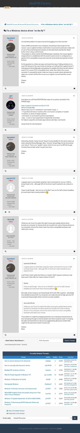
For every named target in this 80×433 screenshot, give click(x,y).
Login (73, 8)
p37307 (48, 389)
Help (49, 8)
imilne (72, 394)
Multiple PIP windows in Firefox (15, 370)
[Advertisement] (40, 14)
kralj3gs (48, 361)
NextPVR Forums (40, 3)
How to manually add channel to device (17, 365)
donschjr (10, 219)
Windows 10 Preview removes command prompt (21, 389)
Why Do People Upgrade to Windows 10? (18, 375)
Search (56, 8)
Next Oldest (10, 340)
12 (55, 375)
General (21, 24)
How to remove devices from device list (17, 361)
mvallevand (73, 366)
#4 (74, 178)
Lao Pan (48, 394)
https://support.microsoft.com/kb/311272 (35, 105)
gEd (10, 96)
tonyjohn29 (73, 385)
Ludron (72, 375)
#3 (74, 137)
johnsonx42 (73, 389)
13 (55, 389)
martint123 (11, 178)
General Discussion (32, 24)
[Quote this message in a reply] (74, 88)
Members (40, 8)
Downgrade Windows (11, 384)
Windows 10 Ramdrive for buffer (15, 379)
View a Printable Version (16, 411)
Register (65, 8)
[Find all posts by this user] (5, 88)
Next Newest (19, 340)
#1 (74, 38)
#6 (74, 258)
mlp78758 (48, 365)
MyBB (59, 429)
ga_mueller (48, 375)
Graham (48, 370)
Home (14, 8)
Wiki (32, 8)
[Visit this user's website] (5, 212)
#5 (74, 219)
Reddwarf (48, 384)
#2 (74, 95)
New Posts (24, 8)
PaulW (48, 379)
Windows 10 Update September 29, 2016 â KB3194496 (22, 398)
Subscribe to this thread (16, 413)
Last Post (66, 361)
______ (7, 8)
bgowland (11, 38)
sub (71, 361)
